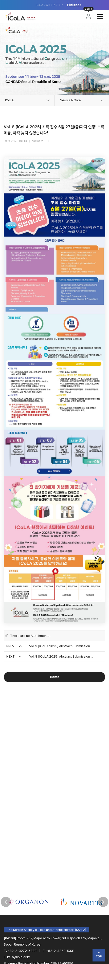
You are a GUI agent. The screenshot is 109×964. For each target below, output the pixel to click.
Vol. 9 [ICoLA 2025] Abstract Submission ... (61, 646)
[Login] (88, 16)
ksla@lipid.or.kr (18, 957)
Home (54, 677)
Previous (6, 902)
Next (103, 902)
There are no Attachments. (30, 636)
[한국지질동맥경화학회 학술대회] (20, 16)
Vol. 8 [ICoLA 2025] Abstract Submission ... (61, 656)
